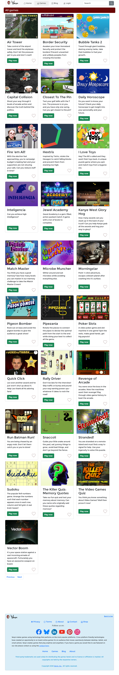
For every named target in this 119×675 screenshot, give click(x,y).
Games (42, 3)
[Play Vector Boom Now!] (21, 532)
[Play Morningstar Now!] (93, 252)
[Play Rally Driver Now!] (57, 362)
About (60, 622)
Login (68, 3)
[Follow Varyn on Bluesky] (47, 634)
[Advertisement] (61, 597)
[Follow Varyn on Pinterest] (70, 634)
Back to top (108, 616)
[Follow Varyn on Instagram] (77, 634)
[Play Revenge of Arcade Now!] (93, 362)
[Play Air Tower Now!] (21, 26)
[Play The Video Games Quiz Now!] (93, 473)
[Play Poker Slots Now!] (93, 307)
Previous (11, 577)
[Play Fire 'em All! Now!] (21, 136)
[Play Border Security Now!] (57, 26)
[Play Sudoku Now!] (21, 473)
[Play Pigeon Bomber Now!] (21, 307)
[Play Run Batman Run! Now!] (21, 421)
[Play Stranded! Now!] (93, 421)
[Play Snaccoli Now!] (57, 421)
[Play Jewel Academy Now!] (57, 194)
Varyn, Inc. (58, 666)
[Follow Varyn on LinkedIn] (54, 634)
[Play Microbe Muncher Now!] (57, 252)
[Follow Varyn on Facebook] (39, 634)
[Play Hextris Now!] (57, 136)
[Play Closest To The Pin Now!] (57, 81)
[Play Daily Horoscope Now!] (93, 81)
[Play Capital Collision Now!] (21, 81)
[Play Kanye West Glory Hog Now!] (93, 194)
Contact (73, 622)
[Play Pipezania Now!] (57, 307)
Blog (55, 3)
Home (29, 3)
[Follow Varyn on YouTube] (62, 634)
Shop (85, 622)
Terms (49, 622)
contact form (44, 646)
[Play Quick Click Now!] (21, 362)
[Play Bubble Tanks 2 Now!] (93, 26)
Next (19, 577)
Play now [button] (13, 60)
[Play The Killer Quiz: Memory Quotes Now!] (57, 473)
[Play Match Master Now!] (21, 252)
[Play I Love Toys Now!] (93, 136)
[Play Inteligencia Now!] (21, 194)
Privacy (36, 622)
